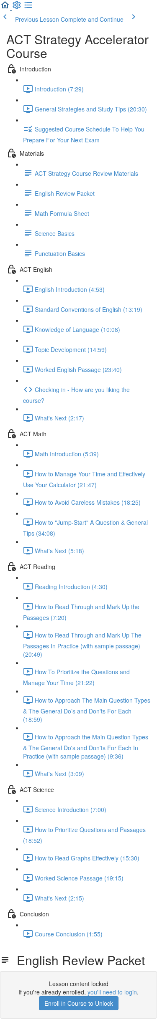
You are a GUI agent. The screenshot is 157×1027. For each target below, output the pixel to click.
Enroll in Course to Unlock (78, 1003)
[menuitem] (17, 7)
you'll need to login (112, 992)
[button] (6, 7)
